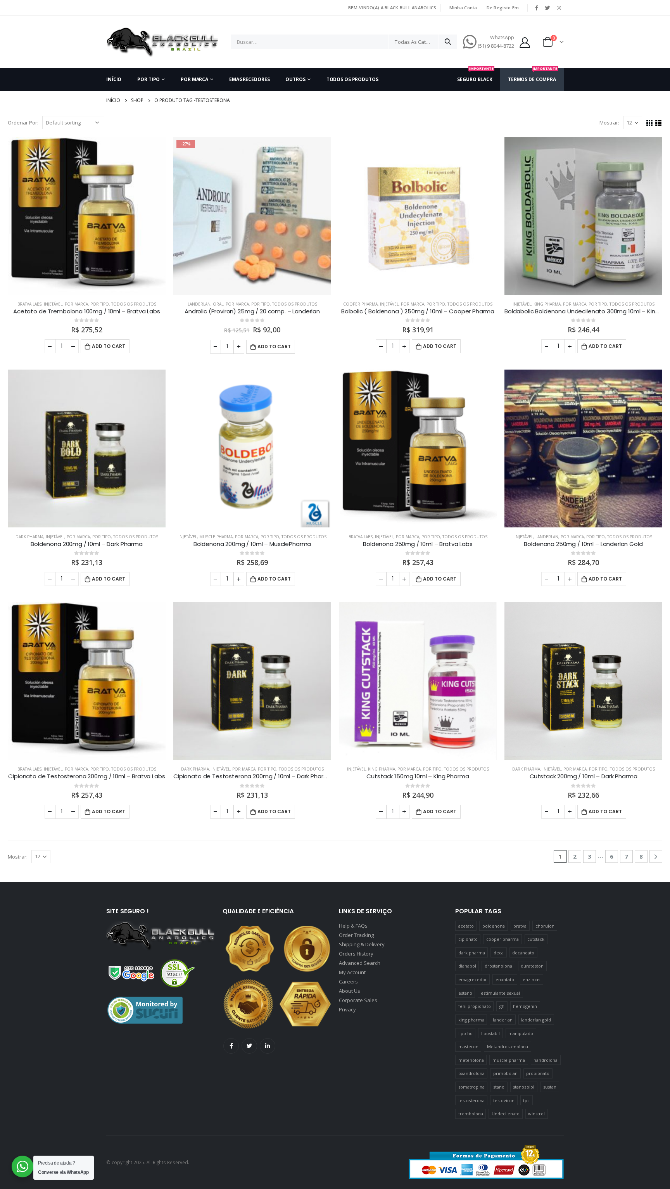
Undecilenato (506, 1113)
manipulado (520, 1033)
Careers (348, 981)
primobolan (505, 1073)
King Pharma (547, 304)
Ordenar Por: (23, 122)
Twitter (249, 1046)
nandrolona (546, 1060)
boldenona (493, 926)
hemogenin (525, 1006)
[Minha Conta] (525, 42)
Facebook (231, 1046)
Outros (295, 79)
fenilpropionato (474, 1006)
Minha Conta (463, 7)
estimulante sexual (500, 993)
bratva (520, 926)
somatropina (471, 1087)
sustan (549, 1087)
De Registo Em (503, 7)
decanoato (523, 953)
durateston (532, 966)
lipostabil (490, 1033)
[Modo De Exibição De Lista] (658, 123)
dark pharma (471, 953)
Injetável (53, 304)
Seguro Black (475, 75)
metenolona (471, 1060)
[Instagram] (559, 8)
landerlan (503, 1020)
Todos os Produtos (352, 79)
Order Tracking (356, 934)
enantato (505, 979)
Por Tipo (148, 79)
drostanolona (498, 966)
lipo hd (465, 1033)
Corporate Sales (358, 1000)
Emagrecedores (249, 79)
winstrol (536, 1113)
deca (499, 953)
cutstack (535, 939)
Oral (218, 304)
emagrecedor (472, 979)
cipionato (468, 939)
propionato (537, 1073)
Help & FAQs (353, 925)
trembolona (470, 1113)
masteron (468, 1046)
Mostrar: (609, 122)
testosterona (471, 1100)
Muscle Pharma (216, 536)
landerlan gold (536, 1020)
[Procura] (448, 42)
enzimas (531, 979)
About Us (349, 990)
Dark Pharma (29, 536)
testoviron (504, 1100)
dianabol (467, 966)
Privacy (347, 1009)
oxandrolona (471, 1073)
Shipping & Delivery (362, 944)
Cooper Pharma (360, 304)
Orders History (356, 953)
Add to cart (108, 346)
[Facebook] (537, 8)
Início (113, 79)
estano (465, 993)
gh (501, 1006)
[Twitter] (548, 8)
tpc (526, 1100)
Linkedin (267, 1046)
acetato (466, 926)
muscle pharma (508, 1060)
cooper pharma (502, 939)
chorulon (544, 926)
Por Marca (194, 79)
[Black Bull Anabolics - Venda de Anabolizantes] (162, 41)
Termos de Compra (532, 75)
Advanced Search (359, 962)
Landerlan (199, 304)
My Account (352, 972)
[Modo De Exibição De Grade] (649, 123)
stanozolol (523, 1087)
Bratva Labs (29, 304)
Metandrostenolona (507, 1046)
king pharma (471, 1020)
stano (498, 1087)
